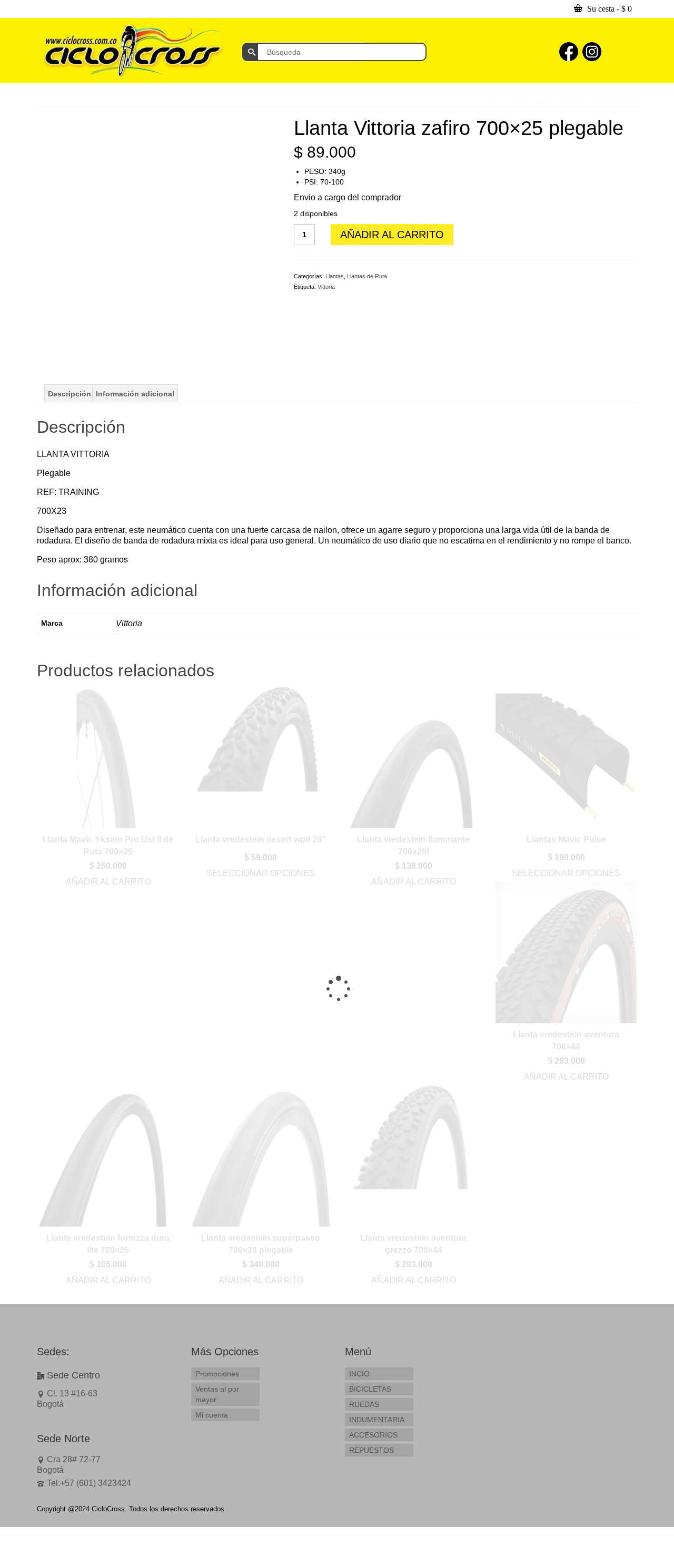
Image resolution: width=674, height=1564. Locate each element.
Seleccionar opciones (260, 873)
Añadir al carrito (392, 234)
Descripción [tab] (69, 394)
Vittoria (326, 287)
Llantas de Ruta (367, 276)
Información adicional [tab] (135, 394)
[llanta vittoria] (157, 236)
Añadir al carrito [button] (108, 881)
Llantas (334, 276)
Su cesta (608, 8)
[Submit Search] (250, 52)
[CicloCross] (131, 51)
